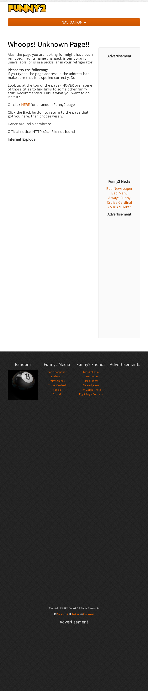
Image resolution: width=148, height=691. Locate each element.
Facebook (62, 614)
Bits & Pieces (91, 381)
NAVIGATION (72, 22)
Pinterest (88, 614)
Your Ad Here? (119, 207)
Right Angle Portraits (91, 394)
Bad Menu (119, 193)
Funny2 (57, 394)
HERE (25, 104)
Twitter (76, 614)
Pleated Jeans (91, 385)
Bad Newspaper (119, 188)
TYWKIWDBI (91, 376)
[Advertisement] (119, 119)
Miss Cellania (91, 372)
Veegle (57, 389)
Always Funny (119, 197)
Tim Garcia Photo (91, 389)
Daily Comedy (57, 381)
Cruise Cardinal (119, 202)
